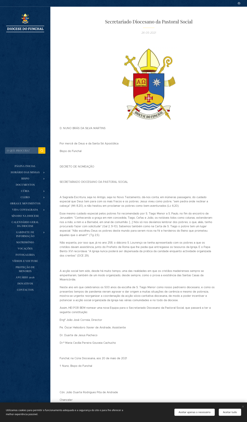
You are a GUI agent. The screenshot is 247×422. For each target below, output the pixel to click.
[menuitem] (25, 166)
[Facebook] (239, 3)
